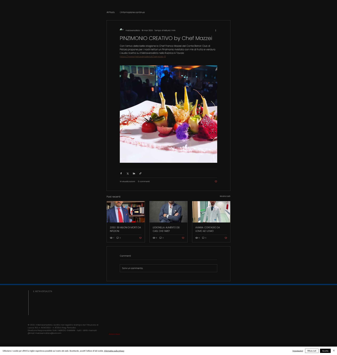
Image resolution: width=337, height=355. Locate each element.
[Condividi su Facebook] (121, 173)
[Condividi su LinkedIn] (134, 173)
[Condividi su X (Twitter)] (127, 173)
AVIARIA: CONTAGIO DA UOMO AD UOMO (207, 229)
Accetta (325, 350)
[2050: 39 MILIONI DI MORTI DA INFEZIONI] (126, 211)
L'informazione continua (132, 12)
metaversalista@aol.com (48, 333)
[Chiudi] (333, 351)
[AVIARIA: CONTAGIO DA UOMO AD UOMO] (211, 211)
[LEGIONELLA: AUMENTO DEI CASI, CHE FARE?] (169, 211)
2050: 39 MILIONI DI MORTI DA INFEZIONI (125, 229)
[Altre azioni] (215, 30)
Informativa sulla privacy (114, 350)
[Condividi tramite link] (140, 173)
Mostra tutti (225, 196)
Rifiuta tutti (311, 350)
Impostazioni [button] (298, 350)
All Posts (111, 12)
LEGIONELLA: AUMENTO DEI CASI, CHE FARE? (166, 229)
